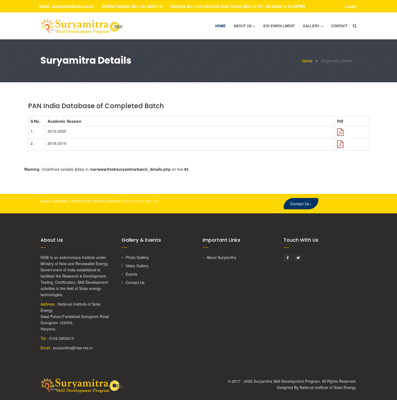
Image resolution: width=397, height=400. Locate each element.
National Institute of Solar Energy (327, 387)
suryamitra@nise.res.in (73, 6)
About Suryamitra (221, 257)
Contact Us (301, 203)
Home (220, 25)
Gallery (311, 25)
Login (351, 6)
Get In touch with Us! (141, 201)
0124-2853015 (61, 338)
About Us (243, 25)
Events (131, 274)
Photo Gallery (137, 257)
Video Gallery (137, 265)
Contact (339, 25)
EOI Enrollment (279, 25)
